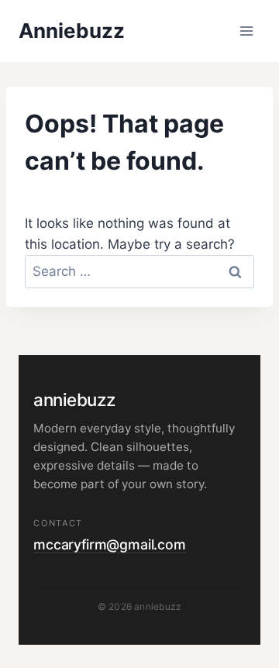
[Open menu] (246, 31)
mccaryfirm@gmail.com (109, 544)
